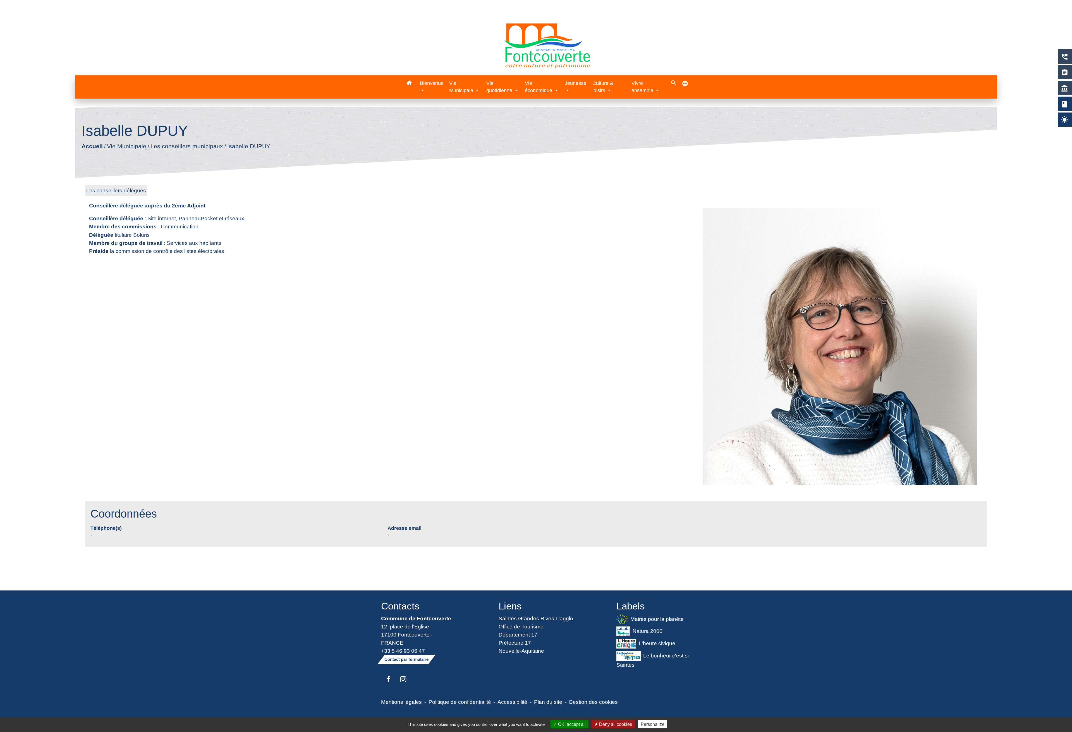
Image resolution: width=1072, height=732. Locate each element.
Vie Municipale (126, 146)
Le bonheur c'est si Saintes (652, 660)
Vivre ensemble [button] (643, 86)
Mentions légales (401, 702)
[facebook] (388, 679)
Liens (510, 606)
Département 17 (518, 634)
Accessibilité (512, 702)
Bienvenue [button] (432, 83)
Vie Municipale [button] (462, 86)
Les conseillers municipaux (186, 146)
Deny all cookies (615, 724)
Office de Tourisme (521, 626)
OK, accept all (571, 724)
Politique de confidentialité (460, 702)
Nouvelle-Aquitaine (521, 651)
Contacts (400, 606)
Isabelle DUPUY (248, 146)
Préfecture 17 (515, 643)
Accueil (91, 146)
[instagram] (403, 679)
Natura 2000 (647, 631)
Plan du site (548, 702)
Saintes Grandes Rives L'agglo (536, 618)
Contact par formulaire (406, 659)
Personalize (652, 724)
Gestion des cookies (593, 702)
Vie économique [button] (539, 86)
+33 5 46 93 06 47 (403, 651)
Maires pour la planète (657, 619)
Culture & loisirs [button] (602, 86)
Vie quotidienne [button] (500, 86)
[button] (409, 83)
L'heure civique (657, 643)
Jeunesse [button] (575, 83)
